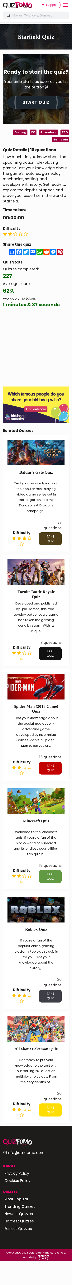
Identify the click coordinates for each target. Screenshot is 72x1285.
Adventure (48, 132)
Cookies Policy (17, 1180)
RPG (65, 132)
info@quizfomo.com (26, 1152)
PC (33, 132)
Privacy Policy (16, 1173)
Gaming (20, 132)
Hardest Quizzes (19, 1221)
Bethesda (60, 139)
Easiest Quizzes (18, 1228)
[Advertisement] (36, 347)
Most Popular (16, 1199)
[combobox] (36, 15)
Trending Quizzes (19, 1206)
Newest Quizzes (18, 1213)
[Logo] (18, 5)
